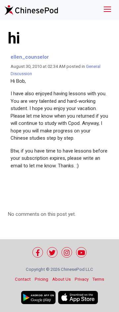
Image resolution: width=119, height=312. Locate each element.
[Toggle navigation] (107, 10)
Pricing (41, 279)
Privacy (82, 279)
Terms (98, 279)
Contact (23, 279)
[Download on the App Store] (78, 297)
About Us (61, 279)
